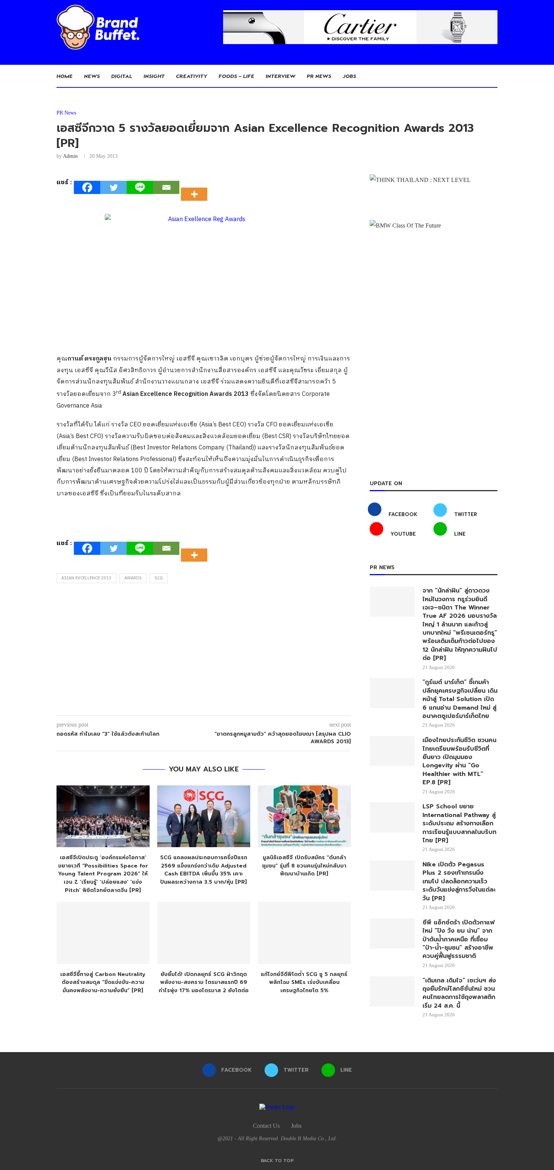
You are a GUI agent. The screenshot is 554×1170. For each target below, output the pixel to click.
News (92, 76)
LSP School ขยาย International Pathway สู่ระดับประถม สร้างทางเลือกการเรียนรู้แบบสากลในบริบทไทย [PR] (459, 823)
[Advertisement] (204, 651)
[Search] (493, 76)
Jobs (349, 76)
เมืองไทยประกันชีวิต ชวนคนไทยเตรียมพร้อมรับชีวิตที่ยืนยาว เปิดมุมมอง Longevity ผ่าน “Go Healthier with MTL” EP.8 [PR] (459, 761)
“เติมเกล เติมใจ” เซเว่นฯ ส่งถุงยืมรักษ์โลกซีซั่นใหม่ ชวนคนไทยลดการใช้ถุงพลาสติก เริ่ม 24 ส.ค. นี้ (459, 993)
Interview (280, 76)
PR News (319, 76)
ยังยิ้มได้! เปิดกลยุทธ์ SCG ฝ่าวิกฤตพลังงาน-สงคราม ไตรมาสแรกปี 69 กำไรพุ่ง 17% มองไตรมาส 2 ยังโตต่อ (204, 982)
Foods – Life (236, 76)
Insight (154, 76)
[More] (196, 187)
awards (133, 578)
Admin (70, 156)
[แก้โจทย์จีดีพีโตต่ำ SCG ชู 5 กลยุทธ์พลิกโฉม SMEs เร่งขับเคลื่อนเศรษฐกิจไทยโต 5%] (304, 933)
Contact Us (266, 1126)
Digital (121, 76)
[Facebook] (87, 187)
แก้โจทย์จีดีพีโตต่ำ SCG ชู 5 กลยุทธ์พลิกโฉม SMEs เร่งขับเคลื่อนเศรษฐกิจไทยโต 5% (304, 982)
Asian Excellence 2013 (86, 578)
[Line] (140, 187)
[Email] (166, 187)
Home (65, 76)
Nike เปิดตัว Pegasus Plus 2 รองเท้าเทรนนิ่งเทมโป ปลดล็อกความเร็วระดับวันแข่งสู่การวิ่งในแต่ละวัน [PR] (459, 881)
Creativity (191, 76)
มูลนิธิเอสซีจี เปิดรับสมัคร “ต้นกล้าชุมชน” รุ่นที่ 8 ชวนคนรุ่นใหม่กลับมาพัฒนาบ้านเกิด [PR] (304, 866)
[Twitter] (113, 187)
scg (159, 578)
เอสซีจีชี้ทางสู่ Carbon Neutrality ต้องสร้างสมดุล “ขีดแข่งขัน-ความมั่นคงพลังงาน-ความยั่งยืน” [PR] (102, 982)
